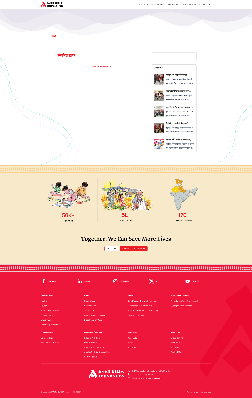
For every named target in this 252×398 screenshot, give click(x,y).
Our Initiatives (157, 4)
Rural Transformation (50, 310)
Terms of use (205, 392)
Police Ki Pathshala (92, 338)
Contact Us (204, 4)
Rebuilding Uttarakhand (51, 324)
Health (44, 301)
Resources (173, 4)
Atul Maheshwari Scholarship (140, 305)
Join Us (111, 248)
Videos (130, 342)
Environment (46, 320)
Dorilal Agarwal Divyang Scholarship (142, 301)
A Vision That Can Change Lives (97, 352)
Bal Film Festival (90, 356)
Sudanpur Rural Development (183, 305)
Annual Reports (134, 347)
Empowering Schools (136, 315)
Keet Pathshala (90, 342)
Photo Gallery (133, 338)
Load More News (102, 66)
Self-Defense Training (50, 342)
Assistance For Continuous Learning (143, 310)
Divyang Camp (90, 305)
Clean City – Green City (94, 347)
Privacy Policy (192, 392)
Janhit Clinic (89, 310)
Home (53, 36)
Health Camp (89, 301)
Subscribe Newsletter (134, 248)
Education (45, 305)
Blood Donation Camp (93, 320)
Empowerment (47, 315)
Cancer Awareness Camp (94, 315)
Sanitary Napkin (47, 338)
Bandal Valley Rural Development (184, 301)
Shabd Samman (189, 4)
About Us (143, 4)
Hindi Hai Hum (177, 342)
